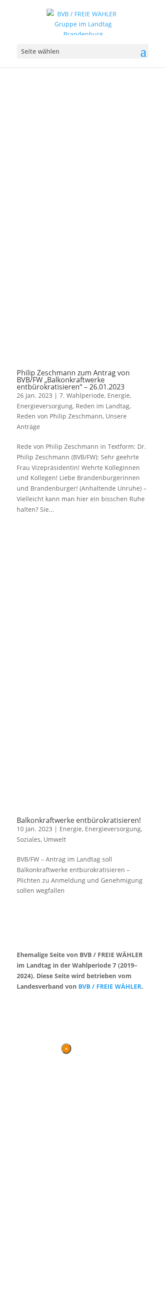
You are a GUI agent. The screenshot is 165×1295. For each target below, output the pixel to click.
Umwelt (55, 839)
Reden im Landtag (102, 406)
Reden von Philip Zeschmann (60, 416)
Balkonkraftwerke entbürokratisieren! (79, 820)
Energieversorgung (45, 406)
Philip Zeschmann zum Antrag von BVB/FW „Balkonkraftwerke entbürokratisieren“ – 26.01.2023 (73, 380)
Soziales (28, 839)
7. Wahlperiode (81, 395)
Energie (118, 395)
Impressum (63, 1002)
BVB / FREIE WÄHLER (109, 986)
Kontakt (28, 1002)
